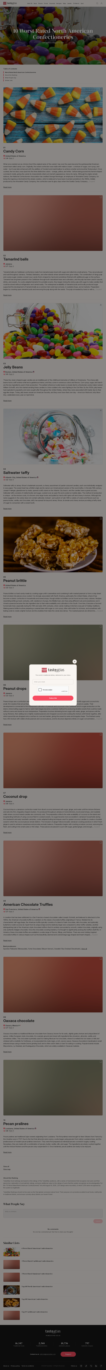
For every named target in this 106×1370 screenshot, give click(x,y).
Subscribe (53, 698)
